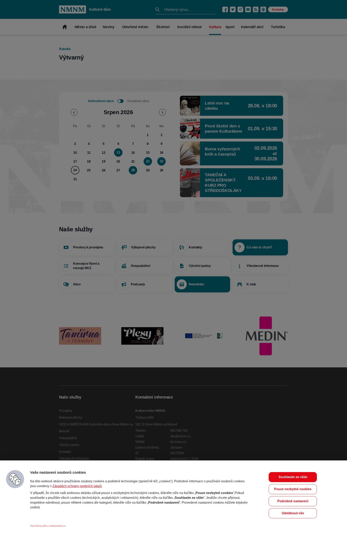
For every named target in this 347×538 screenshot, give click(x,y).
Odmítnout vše (293, 513)
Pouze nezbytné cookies (292, 489)
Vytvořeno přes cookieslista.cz (47, 526)
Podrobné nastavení (292, 501)
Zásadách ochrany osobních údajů (77, 486)
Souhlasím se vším (293, 477)
